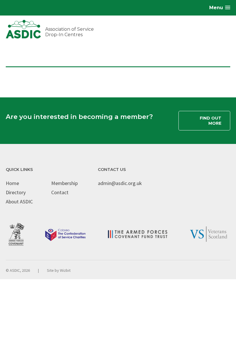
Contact (59, 192)
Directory (16, 192)
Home (12, 183)
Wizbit (65, 270)
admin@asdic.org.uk (120, 183)
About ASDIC (19, 201)
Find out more (210, 120)
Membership (64, 183)
